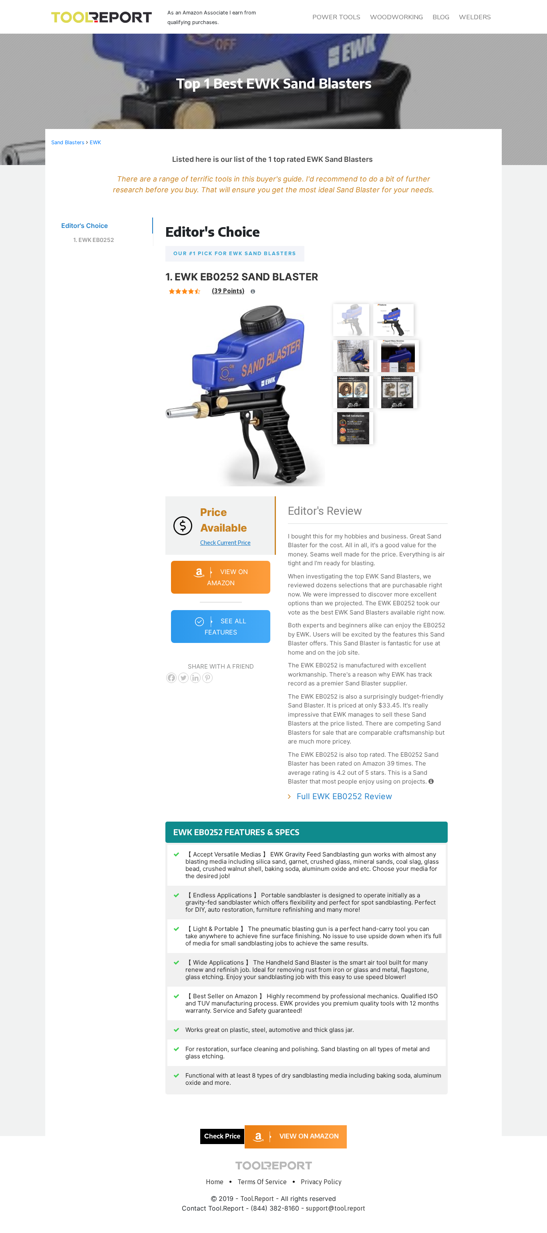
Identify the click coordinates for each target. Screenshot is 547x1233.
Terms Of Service (262, 1181)
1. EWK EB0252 (93, 239)
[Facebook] (171, 678)
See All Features (226, 627)
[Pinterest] (207, 678)
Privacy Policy (321, 1181)
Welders (475, 17)
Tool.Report (257, 1198)
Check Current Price (225, 542)
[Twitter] (183, 678)
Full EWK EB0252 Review (344, 796)
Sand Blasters (67, 142)
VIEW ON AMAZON (309, 1136)
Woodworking (396, 17)
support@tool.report (335, 1208)
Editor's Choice (84, 226)
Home (214, 1181)
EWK (95, 142)
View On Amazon (227, 577)
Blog (440, 17)
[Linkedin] (195, 678)
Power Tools (336, 17)
